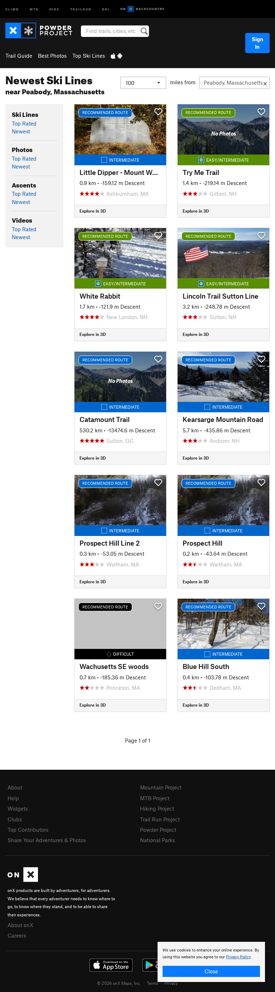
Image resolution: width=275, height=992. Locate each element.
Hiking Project (157, 808)
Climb (12, 8)
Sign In (257, 43)
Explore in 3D (92, 210)
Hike (54, 8)
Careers (17, 935)
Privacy (171, 983)
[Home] (42, 30)
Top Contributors (28, 829)
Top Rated (24, 123)
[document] (211, 962)
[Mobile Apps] (116, 55)
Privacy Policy (238, 957)
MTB (34, 8)
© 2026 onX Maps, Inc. (119, 983)
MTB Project (154, 798)
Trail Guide (18, 55)
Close (211, 971)
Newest (21, 131)
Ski (106, 8)
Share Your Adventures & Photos (47, 840)
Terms (152, 983)
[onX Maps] (23, 880)
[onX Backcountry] (142, 9)
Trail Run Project (160, 819)
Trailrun (80, 8)
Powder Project (158, 829)
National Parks (157, 840)
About (15, 787)
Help (13, 798)
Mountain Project (161, 787)
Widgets (18, 808)
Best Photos (52, 55)
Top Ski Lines (88, 55)
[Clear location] (265, 83)
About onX (20, 925)
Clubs (15, 819)
